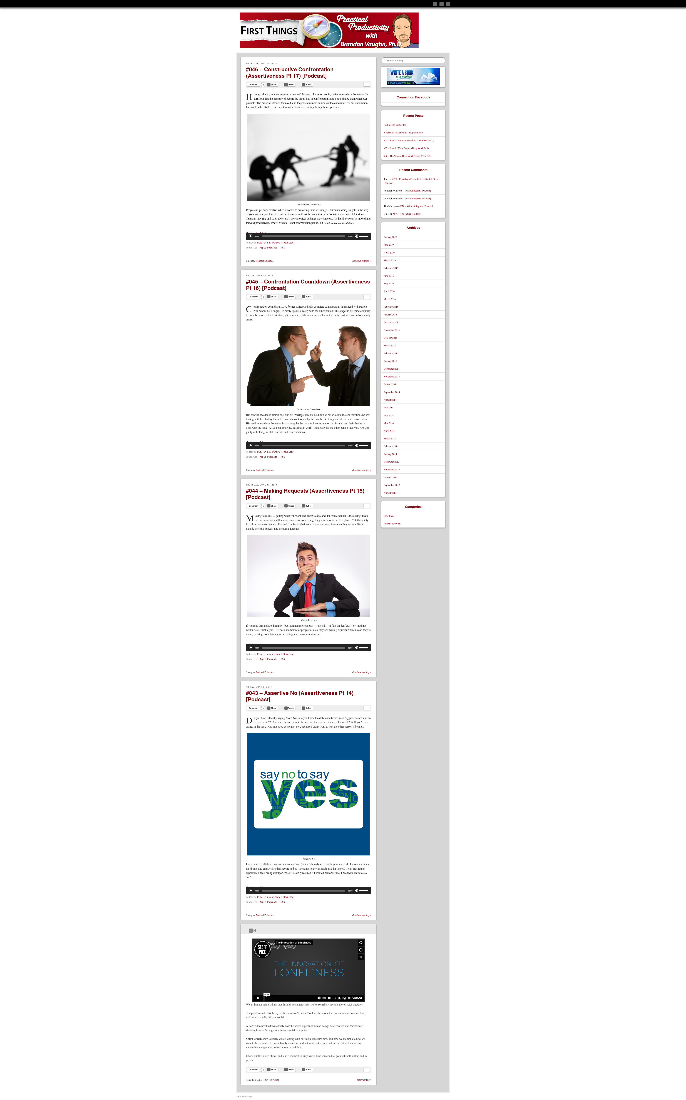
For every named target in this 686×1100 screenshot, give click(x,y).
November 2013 (392, 469)
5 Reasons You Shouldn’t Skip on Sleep (403, 132)
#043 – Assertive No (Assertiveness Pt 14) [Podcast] (300, 696)
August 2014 (390, 399)
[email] (367, 84)
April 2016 (389, 291)
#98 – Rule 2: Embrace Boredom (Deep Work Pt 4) (409, 140)
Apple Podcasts (268, 248)
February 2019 (391, 268)
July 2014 (388, 407)
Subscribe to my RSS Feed (448, 4)
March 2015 (390, 345)
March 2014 (390, 438)
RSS (283, 248)
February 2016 (391, 306)
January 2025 (390, 237)
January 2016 (390, 314)
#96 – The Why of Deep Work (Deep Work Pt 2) (407, 156)
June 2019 (389, 244)
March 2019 (390, 260)
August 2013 (390, 492)
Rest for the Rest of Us (395, 124)
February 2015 (391, 353)
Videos (275, 1079)
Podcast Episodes (265, 260)
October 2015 (390, 337)
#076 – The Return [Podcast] (407, 213)
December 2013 (391, 461)
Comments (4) (364, 1079)
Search (384, 60)
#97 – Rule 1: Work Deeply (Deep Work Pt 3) (406, 148)
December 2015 (391, 322)
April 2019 (389, 252)
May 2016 (389, 283)
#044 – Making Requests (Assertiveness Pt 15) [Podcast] (305, 494)
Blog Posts (389, 515)
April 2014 (389, 430)
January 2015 (390, 361)
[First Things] (329, 30)
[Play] (250, 236)
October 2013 (390, 477)
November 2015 (392, 330)
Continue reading (361, 260)
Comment (253, 84)
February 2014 (391, 446)
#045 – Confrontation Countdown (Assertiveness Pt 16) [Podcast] (308, 284)
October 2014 (390, 384)
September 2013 (392, 485)
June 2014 (389, 415)
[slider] (364, 236)
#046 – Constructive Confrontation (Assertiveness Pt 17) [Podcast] (290, 72)
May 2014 (389, 423)
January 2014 (390, 454)
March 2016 (390, 299)
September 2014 (392, 392)
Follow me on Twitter (435, 4)
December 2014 (391, 368)
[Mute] (356, 236)
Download (289, 243)
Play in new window (268, 243)
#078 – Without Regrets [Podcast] (414, 190)
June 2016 (389, 275)
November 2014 (392, 376)
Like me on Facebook (441, 4)
